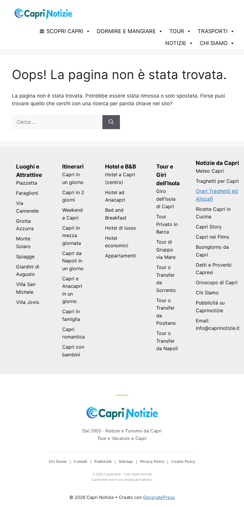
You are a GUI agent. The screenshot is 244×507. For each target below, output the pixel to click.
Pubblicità (103, 462)
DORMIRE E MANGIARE (126, 31)
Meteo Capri (210, 171)
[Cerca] (111, 122)
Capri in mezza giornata (71, 235)
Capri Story (209, 227)
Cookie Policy (183, 462)
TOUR (176, 31)
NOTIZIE (175, 43)
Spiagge (25, 256)
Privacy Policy (152, 462)
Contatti (81, 462)
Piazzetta (26, 183)
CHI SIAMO (214, 43)
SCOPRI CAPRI (64, 31)
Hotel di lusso (120, 228)
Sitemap (126, 462)
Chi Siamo (207, 293)
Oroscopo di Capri (216, 282)
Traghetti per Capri (217, 181)
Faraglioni (27, 193)
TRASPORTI (213, 31)
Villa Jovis (27, 302)
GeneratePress (159, 497)
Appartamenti (120, 256)
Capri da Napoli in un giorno (73, 260)
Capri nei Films (212, 237)
